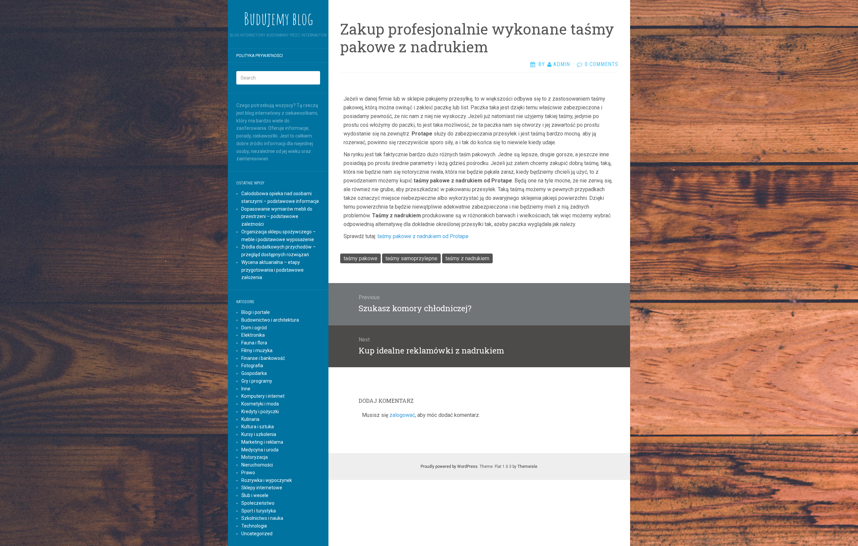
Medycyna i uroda (260, 449)
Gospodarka (254, 373)
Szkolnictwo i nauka (262, 518)
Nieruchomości (257, 465)
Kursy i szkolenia (258, 434)
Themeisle (527, 466)
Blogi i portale (255, 312)
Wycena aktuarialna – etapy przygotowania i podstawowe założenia (272, 270)
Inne (245, 388)
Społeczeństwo (257, 503)
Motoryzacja (254, 457)
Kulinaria (250, 419)
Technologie (254, 526)
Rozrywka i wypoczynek (266, 480)
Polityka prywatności (259, 55)
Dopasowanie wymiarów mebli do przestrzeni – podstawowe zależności (276, 216)
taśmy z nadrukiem (467, 258)
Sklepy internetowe (261, 487)
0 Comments (601, 64)
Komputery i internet (263, 396)
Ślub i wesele (254, 495)
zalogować (402, 415)
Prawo (248, 472)
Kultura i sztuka (257, 426)
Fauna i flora (254, 342)
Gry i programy (256, 381)
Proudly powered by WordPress (449, 466)
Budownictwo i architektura (270, 320)
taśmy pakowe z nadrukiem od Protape (423, 236)
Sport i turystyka (258, 510)
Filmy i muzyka (256, 350)
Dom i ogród (254, 327)
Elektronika (253, 335)
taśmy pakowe (360, 258)
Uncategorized (256, 533)
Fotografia (252, 365)
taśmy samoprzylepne (411, 258)
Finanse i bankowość (263, 358)
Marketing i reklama (262, 442)
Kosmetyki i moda (260, 403)
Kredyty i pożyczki (260, 411)
